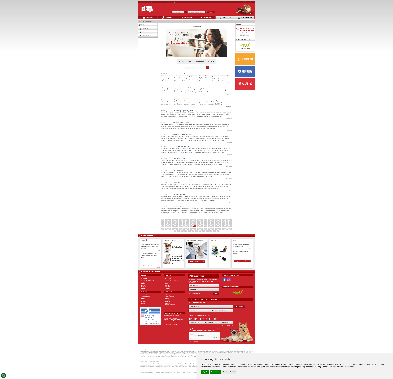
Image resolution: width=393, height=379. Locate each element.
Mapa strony (169, 372)
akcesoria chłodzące (174, 352)
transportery (187, 353)
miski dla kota (174, 356)
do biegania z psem (195, 352)
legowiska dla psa (235, 352)
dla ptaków (207, 17)
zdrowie (143, 285)
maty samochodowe (246, 352)
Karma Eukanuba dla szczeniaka (181, 146)
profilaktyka (156, 352)
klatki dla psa (227, 352)
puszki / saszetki (191, 351)
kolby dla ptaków (169, 296)
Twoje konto (226, 17)
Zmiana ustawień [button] (229, 372)
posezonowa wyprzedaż (177, 351)
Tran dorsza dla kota (178, 206)
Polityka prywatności (194, 293)
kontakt (168, 2)
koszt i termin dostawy (145, 2)
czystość (216, 351)
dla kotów (168, 17)
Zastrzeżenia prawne (171, 324)
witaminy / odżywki (246, 351)
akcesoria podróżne (185, 352)
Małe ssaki (205, 318)
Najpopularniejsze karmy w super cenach (160, 351)
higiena (143, 283)
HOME (143, 21)
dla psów (149, 17)
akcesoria (143, 286)
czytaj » (158, 250)
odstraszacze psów (236, 351)
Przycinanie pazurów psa (179, 194)
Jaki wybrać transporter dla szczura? (182, 134)
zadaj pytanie (194, 261)
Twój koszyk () (246, 17)
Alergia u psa (176, 182)
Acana (159, 363)
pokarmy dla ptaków (170, 295)
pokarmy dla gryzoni (146, 295)
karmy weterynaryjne (207, 351)
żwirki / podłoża (191, 355)
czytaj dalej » (229, 82)
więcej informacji (241, 261)
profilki (233, 233)
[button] (179, 12)
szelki (182, 353)
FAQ (173, 2)
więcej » (214, 330)
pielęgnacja (227, 351)
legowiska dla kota (165, 356)
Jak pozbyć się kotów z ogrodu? (181, 122)
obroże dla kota (182, 356)
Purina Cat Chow (165, 365)
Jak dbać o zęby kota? (179, 74)
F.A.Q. (234, 240)
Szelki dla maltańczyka (179, 158)
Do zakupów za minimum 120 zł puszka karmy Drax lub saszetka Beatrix (149, 255)
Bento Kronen (174, 363)
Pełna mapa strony (177, 372)
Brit (191, 363)
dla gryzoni (188, 17)
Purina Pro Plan (183, 365)
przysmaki (199, 351)
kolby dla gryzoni (145, 296)
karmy (142, 282)
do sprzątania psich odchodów (208, 352)
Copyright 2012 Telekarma (146, 372)
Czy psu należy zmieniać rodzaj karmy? (183, 110)
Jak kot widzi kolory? (178, 170)
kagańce (221, 352)
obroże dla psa (160, 353)
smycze (166, 353)
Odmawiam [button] (215, 372)
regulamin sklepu (158, 2)
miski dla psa (143, 353)
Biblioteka (213, 240)
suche (185, 351)
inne (218, 352)
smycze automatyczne (174, 353)
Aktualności (144, 240)
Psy (192, 318)
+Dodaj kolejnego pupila (227, 325)
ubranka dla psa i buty (196, 353)
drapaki (147, 356)
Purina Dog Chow (174, 365)
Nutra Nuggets (143, 365)
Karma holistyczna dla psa (180, 86)
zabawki (143, 288)
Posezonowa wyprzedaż (147, 280)
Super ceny (144, 278)
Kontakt (238, 24)
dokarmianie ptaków (170, 305)
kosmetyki (221, 351)
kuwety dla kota (156, 356)
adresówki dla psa (164, 352)
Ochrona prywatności (159, 372)
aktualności (149, 21)
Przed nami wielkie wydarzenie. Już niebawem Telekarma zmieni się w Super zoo (150, 246)
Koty (197, 318)
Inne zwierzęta (220, 318)
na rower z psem (151, 353)
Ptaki (211, 318)
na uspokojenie (149, 352)
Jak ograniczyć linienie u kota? (181, 98)
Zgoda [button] (205, 372)
